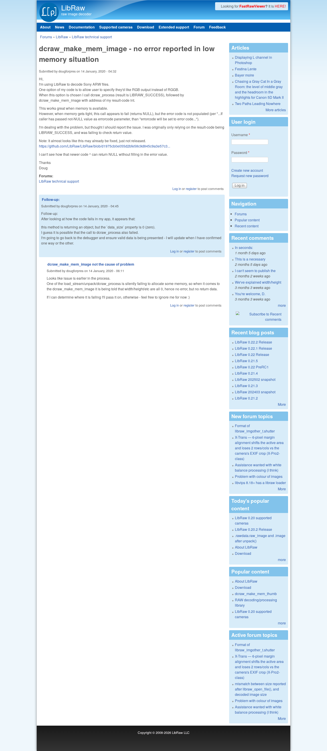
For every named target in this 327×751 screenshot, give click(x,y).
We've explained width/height (258, 282)
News (59, 27)
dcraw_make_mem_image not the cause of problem (90, 264)
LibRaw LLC (181, 732)
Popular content (247, 219)
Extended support (174, 27)
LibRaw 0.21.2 (246, 398)
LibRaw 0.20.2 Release (253, 529)
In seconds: (244, 247)
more (282, 305)
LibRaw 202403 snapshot (255, 391)
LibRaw (73, 7)
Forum (199, 27)
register (191, 188)
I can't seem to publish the (255, 270)
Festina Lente (245, 68)
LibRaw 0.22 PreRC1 (252, 366)
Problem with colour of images (259, 476)
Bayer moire (244, 75)
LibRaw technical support (92, 36)
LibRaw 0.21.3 (246, 385)
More (282, 404)
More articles (276, 109)
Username (240, 134)
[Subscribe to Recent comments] (258, 316)
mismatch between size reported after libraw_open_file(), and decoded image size (260, 689)
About (45, 27)
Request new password (249, 175)
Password (240, 152)
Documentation (82, 27)
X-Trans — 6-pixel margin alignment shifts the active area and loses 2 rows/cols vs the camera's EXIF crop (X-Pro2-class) (259, 448)
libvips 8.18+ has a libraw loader (260, 482)
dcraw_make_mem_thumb (256, 593)
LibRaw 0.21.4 (246, 373)
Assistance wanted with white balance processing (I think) (258, 467)
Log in (176, 188)
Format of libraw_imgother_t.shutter (255, 428)
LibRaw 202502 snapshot (255, 379)
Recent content (246, 225)
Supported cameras (116, 27)
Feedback (217, 27)
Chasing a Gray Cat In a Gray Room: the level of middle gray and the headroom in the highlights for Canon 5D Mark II (259, 89)
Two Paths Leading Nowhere (258, 103)
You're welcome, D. (250, 293)
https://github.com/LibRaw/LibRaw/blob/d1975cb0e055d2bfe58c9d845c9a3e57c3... (104, 146)
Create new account (247, 170)
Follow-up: (51, 199)
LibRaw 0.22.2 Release (253, 342)
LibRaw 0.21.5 (246, 360)
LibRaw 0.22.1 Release (253, 348)
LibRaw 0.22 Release (252, 354)
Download (145, 27)
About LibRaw (246, 547)
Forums (46, 36)
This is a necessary (250, 259)
